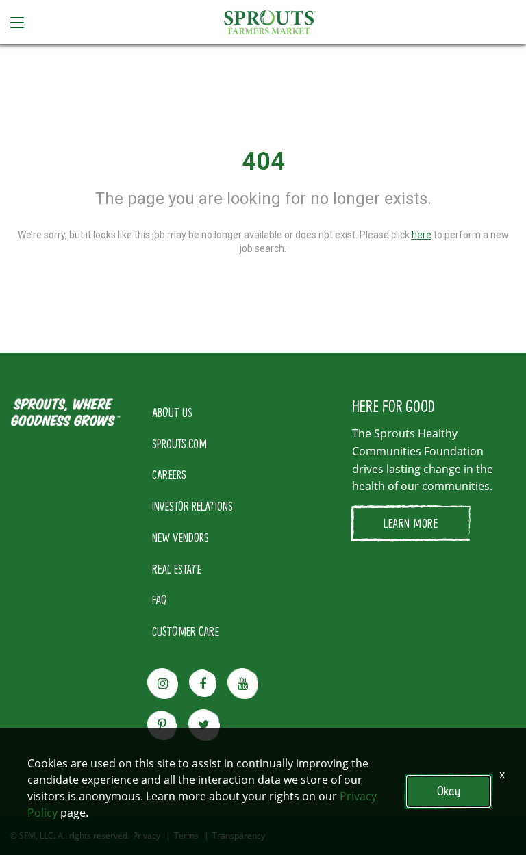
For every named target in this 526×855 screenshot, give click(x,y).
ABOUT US (172, 412)
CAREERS (169, 474)
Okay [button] (448, 791)
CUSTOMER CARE (185, 631)
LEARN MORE (411, 523)
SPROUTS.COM (179, 443)
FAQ (159, 599)
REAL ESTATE (176, 568)
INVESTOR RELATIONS (192, 505)
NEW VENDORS (180, 537)
